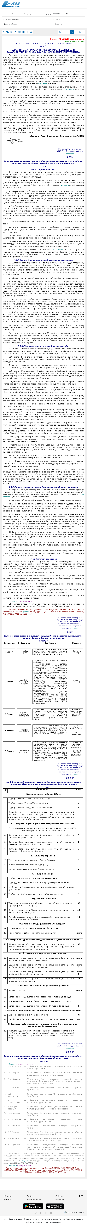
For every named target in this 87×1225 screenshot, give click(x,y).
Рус (64, 32)
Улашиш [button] (58, 24)
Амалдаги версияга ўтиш (73, 41)
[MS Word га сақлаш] (23, 32)
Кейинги (13, 1166)
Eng (68, 32)
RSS (81, 1196)
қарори (26, 612)
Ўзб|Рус (81, 32)
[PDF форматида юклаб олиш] (27, 32)
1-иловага (42, 83)
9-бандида (58, 249)
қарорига (70, 153)
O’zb (76, 32)
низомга (75, 628)
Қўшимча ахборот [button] (10, 24)
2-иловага (69, 89)
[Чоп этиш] (31, 32)
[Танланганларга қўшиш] (4, 32)
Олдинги (13, 601)
